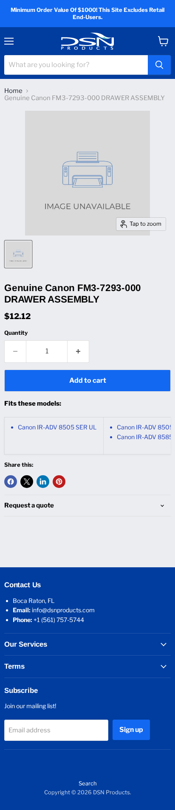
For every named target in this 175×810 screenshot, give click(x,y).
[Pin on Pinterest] (59, 481)
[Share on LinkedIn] (43, 481)
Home (13, 91)
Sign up (131, 730)
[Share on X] (26, 481)
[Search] (159, 65)
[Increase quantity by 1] (78, 351)
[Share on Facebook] (10, 481)
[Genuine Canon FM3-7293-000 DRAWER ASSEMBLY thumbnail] (18, 254)
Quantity (16, 333)
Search (88, 783)
